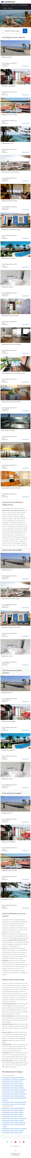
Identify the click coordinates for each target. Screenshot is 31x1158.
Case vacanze (13, 5)
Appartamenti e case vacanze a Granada (13, 1130)
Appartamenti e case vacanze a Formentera (13, 1079)
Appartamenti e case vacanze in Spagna (13, 1077)
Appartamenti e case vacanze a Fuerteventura (14, 1089)
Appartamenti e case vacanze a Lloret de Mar (14, 1118)
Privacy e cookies (15, 1155)
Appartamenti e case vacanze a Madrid (12, 1110)
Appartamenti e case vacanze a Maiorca (12, 1085)
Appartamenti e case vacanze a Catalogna (13, 1096)
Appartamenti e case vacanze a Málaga (12, 1114)
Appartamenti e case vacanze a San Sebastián (14, 1128)
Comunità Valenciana (23, 5)
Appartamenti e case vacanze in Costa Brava (14, 1104)
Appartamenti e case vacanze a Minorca (12, 1083)
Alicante (5, 8)
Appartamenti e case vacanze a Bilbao (12, 1132)
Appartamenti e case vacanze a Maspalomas (14, 1122)
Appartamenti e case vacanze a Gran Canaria (14, 1094)
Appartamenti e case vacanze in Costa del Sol (14, 1102)
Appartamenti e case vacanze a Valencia (13, 1112)
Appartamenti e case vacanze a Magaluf (13, 1120)
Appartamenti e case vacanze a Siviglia (12, 1116)
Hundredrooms (5, 5)
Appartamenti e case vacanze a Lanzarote (13, 1092)
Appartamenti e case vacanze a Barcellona (13, 1108)
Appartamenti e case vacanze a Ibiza (12, 1081)
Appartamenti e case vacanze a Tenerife (13, 1087)
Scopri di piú (25, 66)
